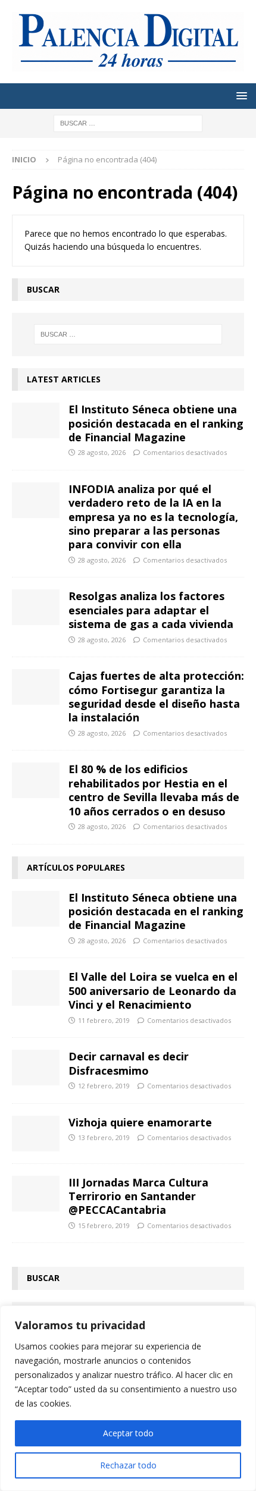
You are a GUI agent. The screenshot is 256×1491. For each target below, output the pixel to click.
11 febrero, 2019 (104, 1020)
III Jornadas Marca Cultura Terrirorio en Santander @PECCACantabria (138, 1196)
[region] (128, 1398)
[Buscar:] (128, 122)
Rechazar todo (128, 1465)
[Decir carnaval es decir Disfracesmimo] (36, 1067)
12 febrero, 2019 (104, 1085)
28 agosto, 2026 (102, 452)
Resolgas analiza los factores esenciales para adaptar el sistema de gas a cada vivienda (150, 610)
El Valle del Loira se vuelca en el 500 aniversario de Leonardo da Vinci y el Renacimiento (153, 990)
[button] (239, 95)
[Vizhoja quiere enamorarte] (36, 1133)
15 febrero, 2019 (104, 1225)
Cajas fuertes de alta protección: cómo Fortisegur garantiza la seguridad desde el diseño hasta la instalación (156, 696)
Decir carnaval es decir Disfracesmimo (128, 1063)
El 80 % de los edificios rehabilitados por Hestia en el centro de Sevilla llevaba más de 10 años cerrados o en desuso (153, 790)
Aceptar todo (128, 1433)
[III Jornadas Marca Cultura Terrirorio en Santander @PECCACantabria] (36, 1193)
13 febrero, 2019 (104, 1137)
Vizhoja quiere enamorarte (140, 1122)
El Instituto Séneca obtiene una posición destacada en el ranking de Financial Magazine (155, 423)
